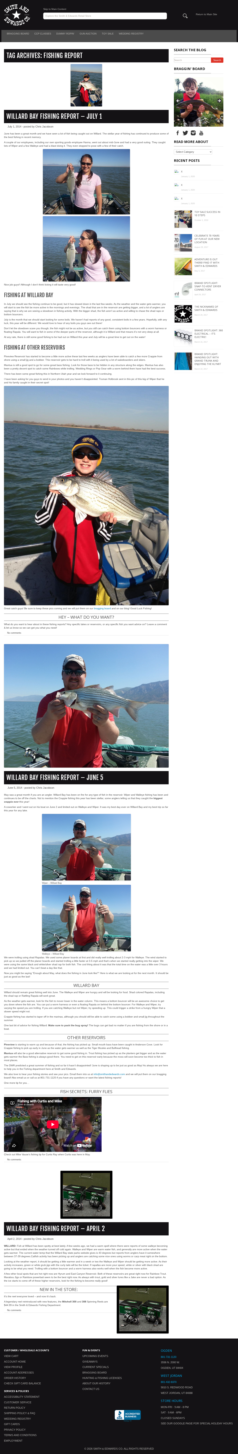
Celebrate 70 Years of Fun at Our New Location (207, 239)
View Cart (11, 1356)
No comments (14, 633)
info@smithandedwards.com (109, 1074)
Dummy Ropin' (65, 33)
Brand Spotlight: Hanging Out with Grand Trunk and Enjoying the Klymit (207, 359)
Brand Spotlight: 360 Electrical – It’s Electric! (208, 334)
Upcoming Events (95, 1356)
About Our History (96, 1383)
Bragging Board (18, 33)
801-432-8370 (168, 1381)
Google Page (183, 1423)
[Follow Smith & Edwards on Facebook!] (177, 132)
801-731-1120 (168, 1356)
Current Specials (95, 1367)
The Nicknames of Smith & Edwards (206, 308)
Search (217, 60)
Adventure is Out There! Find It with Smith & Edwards (206, 263)
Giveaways (90, 1361)
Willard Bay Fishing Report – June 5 (54, 778)
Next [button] (219, 101)
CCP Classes (42, 33)
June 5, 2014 (14, 787)
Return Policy (14, 1407)
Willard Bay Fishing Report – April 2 (55, 1229)
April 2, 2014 (14, 1238)
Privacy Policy (15, 1429)
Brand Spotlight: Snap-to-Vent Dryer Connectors (207, 286)
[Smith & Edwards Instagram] (193, 132)
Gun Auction (88, 33)
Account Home (15, 1361)
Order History (15, 1377)
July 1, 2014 (14, 126)
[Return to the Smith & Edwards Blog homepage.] (17, 14)
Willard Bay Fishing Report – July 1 (54, 116)
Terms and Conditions (20, 1435)
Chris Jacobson (44, 126)
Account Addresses (19, 1372)
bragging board (102, 608)
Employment (13, 1440)
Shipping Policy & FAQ (19, 1413)
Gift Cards (12, 1424)
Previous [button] (178, 101)
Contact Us (90, 1388)
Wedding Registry (131, 33)
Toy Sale (108, 33)
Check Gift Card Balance (22, 1383)
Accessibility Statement (22, 1396)
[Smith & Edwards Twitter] (185, 132)
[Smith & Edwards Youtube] (201, 132)
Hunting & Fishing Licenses (102, 1377)
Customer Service (17, 1402)
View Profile (13, 1367)
